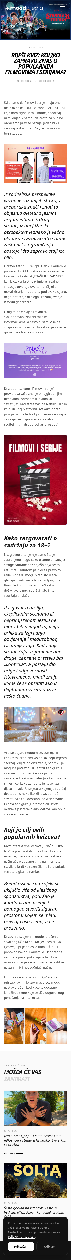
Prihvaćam (21, 1246)
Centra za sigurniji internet (24, 804)
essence (10, 856)
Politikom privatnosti (21, 1236)
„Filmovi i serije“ (42, 388)
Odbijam (50, 1246)
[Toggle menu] (62, 8)
